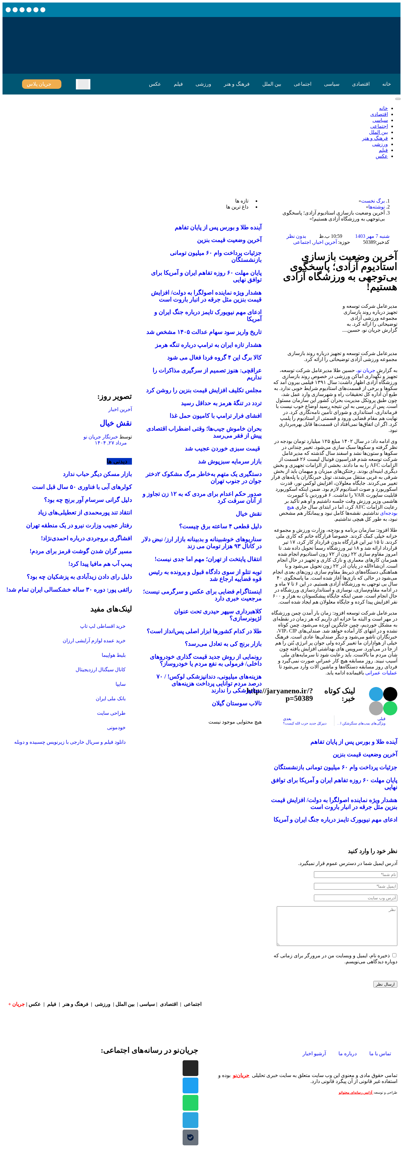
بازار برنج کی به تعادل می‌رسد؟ (223, 643)
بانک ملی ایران (111, 698)
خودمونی (116, 727)
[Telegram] (190, 1120)
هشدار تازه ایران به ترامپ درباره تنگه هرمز (208, 344)
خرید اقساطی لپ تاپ (103, 626)
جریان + (16, 1004)
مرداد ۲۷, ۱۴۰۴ (111, 442)
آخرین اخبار (325, 242)
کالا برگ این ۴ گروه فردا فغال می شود (214, 357)
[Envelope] (35, 9)
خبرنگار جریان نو (100, 436)
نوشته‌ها (376, 206)
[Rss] (15, 9)
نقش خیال (249, 513)
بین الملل (271, 84)
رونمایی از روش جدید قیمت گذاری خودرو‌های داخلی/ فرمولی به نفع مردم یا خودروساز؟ (206, 660)
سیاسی (331, 84)
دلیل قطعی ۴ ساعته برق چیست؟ (220, 526)
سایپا (121, 684)
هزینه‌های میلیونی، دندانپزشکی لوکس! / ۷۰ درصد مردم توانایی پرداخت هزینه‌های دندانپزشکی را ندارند (209, 683)
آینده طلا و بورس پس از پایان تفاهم (353, 741)
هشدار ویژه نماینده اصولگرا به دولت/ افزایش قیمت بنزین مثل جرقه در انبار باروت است (334, 803)
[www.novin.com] (84, 329)
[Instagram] (28, 9)
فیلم (178, 84)
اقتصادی (361, 84)
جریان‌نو (241, 1075)
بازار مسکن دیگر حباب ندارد (97, 474)
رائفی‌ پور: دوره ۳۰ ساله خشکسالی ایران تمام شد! (69, 589)
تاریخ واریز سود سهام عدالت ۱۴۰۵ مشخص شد (204, 332)
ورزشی (203, 84)
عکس (155, 84)
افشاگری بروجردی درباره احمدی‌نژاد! (86, 538)
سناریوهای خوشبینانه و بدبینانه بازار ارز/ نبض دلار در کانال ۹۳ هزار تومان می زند (202, 542)
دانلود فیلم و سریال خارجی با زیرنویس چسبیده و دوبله (70, 742)
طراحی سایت (111, 713)
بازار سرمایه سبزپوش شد (230, 461)
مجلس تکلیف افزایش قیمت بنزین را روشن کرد (204, 390)
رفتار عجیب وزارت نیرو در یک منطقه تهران (79, 525)
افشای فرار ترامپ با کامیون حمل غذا (216, 415)
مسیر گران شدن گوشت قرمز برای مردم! (81, 551)
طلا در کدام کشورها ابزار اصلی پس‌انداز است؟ (204, 631)
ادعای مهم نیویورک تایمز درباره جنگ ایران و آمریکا (335, 819)
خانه (386, 84)
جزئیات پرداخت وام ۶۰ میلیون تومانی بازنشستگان (335, 767)
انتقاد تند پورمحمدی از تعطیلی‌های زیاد (85, 512)
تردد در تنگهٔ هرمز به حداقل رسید (221, 403)
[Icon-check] (22, 9)
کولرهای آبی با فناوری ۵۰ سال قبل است (82, 487)
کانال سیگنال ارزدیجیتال (101, 669)
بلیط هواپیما (114, 655)
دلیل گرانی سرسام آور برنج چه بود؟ (88, 499)
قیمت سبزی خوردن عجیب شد (223, 448)
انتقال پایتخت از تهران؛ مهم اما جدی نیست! (208, 559)
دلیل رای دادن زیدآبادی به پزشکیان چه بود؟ (79, 576)
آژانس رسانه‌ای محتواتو (356, 1092)
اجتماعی (302, 84)
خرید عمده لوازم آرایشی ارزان (94, 640)
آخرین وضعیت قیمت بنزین (365, 754)
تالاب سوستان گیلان (237, 703)
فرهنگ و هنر (237, 84)
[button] (83, 84)
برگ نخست (373, 200)
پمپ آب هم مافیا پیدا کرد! (100, 563)
